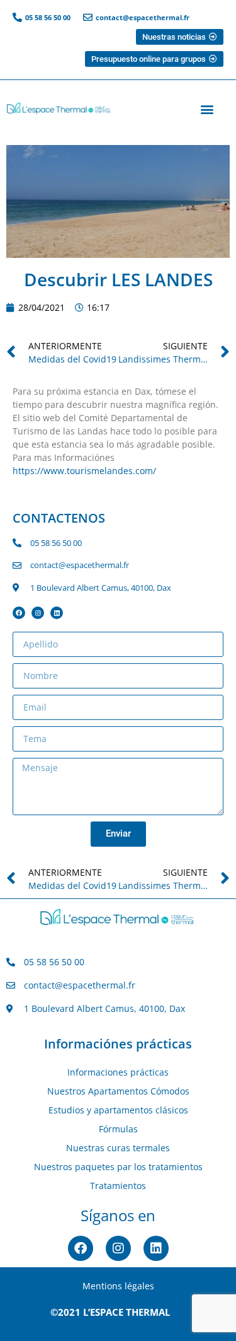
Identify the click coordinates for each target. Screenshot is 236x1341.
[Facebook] (19, 613)
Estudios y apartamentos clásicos (118, 1110)
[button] (206, 109)
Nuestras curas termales (118, 1148)
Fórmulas (118, 1129)
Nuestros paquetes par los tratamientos (118, 1167)
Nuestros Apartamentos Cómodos (118, 1091)
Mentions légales (118, 1286)
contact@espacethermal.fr (142, 17)
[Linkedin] (56, 613)
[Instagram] (37, 613)
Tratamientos (118, 1186)
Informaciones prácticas (118, 1072)
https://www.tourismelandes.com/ (84, 471)
